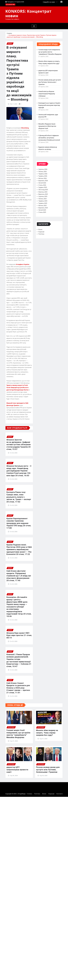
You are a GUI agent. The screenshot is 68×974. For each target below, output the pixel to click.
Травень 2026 (42, 176)
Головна (9, 33)
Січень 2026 (42, 185)
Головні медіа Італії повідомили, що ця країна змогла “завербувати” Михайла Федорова (49, 52)
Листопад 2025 (43, 190)
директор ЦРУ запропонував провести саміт (17, 769)
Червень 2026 (42, 174)
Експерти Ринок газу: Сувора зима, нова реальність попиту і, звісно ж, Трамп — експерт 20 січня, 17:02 (18, 497)
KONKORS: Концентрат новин (28, 13)
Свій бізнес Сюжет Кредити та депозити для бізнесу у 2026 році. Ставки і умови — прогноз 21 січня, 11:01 (18, 688)
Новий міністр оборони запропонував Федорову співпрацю (46, 94)
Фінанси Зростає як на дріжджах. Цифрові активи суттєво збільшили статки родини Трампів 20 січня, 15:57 (18, 444)
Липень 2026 (42, 171)
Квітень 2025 (42, 205)
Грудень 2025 (42, 187)
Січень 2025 (42, 212)
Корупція (41, 232)
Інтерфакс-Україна (22, 264)
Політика (41, 234)
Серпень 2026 (42, 169)
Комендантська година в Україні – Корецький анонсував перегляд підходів (49, 105)
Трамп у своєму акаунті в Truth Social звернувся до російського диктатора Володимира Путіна (17, 387)
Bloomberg (25, 128)
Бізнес (40, 229)
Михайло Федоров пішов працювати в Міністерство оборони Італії (47, 126)
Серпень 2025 (42, 196)
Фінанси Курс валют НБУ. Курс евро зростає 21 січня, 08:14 (19, 635)
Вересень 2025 (43, 194)
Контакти (59, 794)
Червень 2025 (42, 201)
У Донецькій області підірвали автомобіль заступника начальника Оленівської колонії (49, 138)
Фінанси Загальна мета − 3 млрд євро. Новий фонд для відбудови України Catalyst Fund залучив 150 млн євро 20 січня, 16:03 (18, 471)
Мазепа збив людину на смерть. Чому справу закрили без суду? (47, 732)
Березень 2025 (43, 208)
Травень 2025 (42, 203)
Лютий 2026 (42, 183)
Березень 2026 (43, 181)
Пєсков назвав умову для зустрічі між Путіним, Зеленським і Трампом (49, 82)
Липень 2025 (42, 199)
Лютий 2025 (42, 210)
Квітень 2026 (42, 178)
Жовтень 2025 (42, 192)
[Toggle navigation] (34, 26)
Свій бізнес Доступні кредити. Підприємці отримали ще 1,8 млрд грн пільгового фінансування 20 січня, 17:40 (18, 576)
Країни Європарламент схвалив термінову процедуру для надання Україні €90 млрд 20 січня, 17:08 (18, 523)
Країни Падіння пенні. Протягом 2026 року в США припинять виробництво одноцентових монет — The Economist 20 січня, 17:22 (19, 549)
